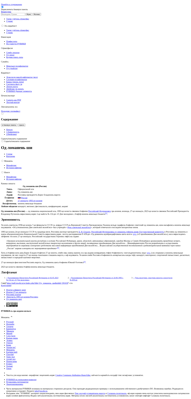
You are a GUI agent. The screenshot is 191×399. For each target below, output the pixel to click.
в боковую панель (9, 125)
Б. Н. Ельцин (84, 232)
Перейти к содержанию (11, 4)
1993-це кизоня (35, 201)
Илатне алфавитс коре (16, 290)
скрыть (21, 125)
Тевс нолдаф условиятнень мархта (90, 393)
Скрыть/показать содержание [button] (14, 139)
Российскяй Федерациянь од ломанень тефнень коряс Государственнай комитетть (127, 232)
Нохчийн (10, 324)
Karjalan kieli (11, 352)
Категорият (6, 285)
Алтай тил (10, 359)
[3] (84, 262)
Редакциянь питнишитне (17, 382)
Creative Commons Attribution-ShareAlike (72, 375)
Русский (10, 322)
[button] (14, 9)
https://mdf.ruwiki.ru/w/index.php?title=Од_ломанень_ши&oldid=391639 (37, 283)
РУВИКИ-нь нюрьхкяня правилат (21, 380)
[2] (58, 248)
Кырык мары (12, 338)
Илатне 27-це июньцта (16, 292)
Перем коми (11, 361)
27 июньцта (23, 201)
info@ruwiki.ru (41, 391)
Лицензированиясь (14, 384)
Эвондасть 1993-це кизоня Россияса (22, 297)
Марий (9, 333)
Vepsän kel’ (11, 347)
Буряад (9, 364)
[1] (106, 213)
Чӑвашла (10, 331)
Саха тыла (10, 336)
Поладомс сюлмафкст (10, 111)
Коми (8, 345)
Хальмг (9, 366)
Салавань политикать (116, 393)
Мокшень (10, 350)
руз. (134, 234)
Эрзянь (9, 340)
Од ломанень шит (14, 299)
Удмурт (9, 343)
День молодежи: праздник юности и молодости (153, 278)
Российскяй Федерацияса (99, 211)
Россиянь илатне (13, 294)
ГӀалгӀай (10, 354)
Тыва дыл (10, 357)
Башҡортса (11, 329)
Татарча (9, 326)
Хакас (9, 368)
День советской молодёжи (79, 227)
